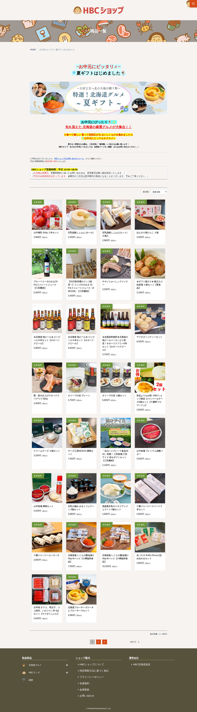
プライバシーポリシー (92, 677)
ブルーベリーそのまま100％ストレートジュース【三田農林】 (45, 284)
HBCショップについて (92, 664)
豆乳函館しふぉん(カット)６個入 (114, 234)
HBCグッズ (34, 672)
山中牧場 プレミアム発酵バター (150, 452)
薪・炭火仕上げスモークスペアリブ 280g (46, 397)
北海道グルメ (35, 665)
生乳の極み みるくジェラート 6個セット (81, 508)
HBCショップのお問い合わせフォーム (69, 159)
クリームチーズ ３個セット (47, 451)
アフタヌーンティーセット (149, 337)
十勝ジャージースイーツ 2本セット (149, 508)
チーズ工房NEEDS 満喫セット (80, 452)
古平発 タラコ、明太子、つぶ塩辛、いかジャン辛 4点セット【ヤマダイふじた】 (47, 610)
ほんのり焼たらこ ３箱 (148, 232)
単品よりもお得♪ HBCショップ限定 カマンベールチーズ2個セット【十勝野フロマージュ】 (150, 400)
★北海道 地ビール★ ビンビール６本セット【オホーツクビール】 (81, 340)
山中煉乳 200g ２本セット (46, 232)
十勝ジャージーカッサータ (46, 555)
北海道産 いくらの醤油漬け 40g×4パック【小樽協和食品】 (81, 558)
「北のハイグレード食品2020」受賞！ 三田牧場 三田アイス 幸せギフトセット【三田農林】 (115, 456)
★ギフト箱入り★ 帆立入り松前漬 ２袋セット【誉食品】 (150, 284)
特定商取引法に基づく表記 (94, 670)
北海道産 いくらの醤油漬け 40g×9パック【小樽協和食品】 (115, 558)
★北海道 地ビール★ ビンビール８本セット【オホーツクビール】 (47, 340)
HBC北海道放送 (141, 664)
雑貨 (31, 680)
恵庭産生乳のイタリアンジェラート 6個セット (115, 508)
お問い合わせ (87, 695)
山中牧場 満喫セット (43, 506)
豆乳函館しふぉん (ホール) (80, 232)
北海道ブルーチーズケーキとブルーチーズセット (81, 609)
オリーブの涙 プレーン (79, 395)
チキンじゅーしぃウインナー (115, 283)
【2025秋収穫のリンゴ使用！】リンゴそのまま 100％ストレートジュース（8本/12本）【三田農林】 (81, 286)
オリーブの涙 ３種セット (114, 395)
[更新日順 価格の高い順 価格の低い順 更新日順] (159, 191)
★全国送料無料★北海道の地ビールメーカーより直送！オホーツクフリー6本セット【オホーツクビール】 (115, 343)
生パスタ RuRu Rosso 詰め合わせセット (149, 557)
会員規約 (84, 683)
